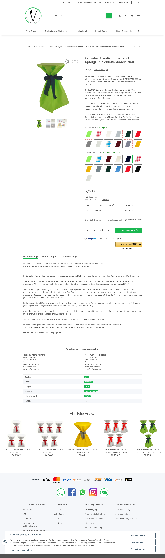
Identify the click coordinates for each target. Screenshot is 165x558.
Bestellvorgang (91, 509)
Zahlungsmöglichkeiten (95, 514)
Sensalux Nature (123, 514)
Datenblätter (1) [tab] (69, 256)
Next (159, 441)
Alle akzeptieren (138, 535)
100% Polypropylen (91, 391)
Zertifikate (58, 523)
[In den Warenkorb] (25, 55)
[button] (120, 15)
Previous (6, 441)
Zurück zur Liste (30, 46)
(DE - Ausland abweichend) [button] (112, 220)
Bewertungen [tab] (49, 256)
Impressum (14, 550)
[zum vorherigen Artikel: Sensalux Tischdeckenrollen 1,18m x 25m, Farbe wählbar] (134, 46)
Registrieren (124, 2)
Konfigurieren (138, 542)
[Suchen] (109, 15)
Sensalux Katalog (123, 509)
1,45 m (87, 386)
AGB (24, 514)
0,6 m (86, 377)
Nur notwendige (138, 549)
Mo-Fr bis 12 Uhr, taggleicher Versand (84, 2)
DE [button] (61, 2)
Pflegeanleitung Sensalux (126, 518)
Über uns (58, 509)
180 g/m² (88, 396)
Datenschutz (26, 550)
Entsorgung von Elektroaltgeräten (30, 524)
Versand (105, 199)
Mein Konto (110, 2)
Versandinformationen (94, 518)
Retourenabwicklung (93, 527)
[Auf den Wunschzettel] (75, 61)
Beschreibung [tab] (30, 256)
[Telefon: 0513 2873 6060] (60, 492)
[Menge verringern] (87, 230)
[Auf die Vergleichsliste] (68, 61)
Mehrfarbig (88, 381)
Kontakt (137, 2)
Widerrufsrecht (91, 523)
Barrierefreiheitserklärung (34, 530)
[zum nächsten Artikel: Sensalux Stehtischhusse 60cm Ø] (139, 46)
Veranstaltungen (101, 69)
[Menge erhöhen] (108, 230)
